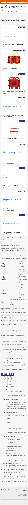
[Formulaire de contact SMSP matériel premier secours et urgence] (24, 7)
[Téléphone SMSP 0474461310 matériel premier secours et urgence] (22, 7)
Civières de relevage (7, 324)
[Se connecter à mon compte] (26, 7)
